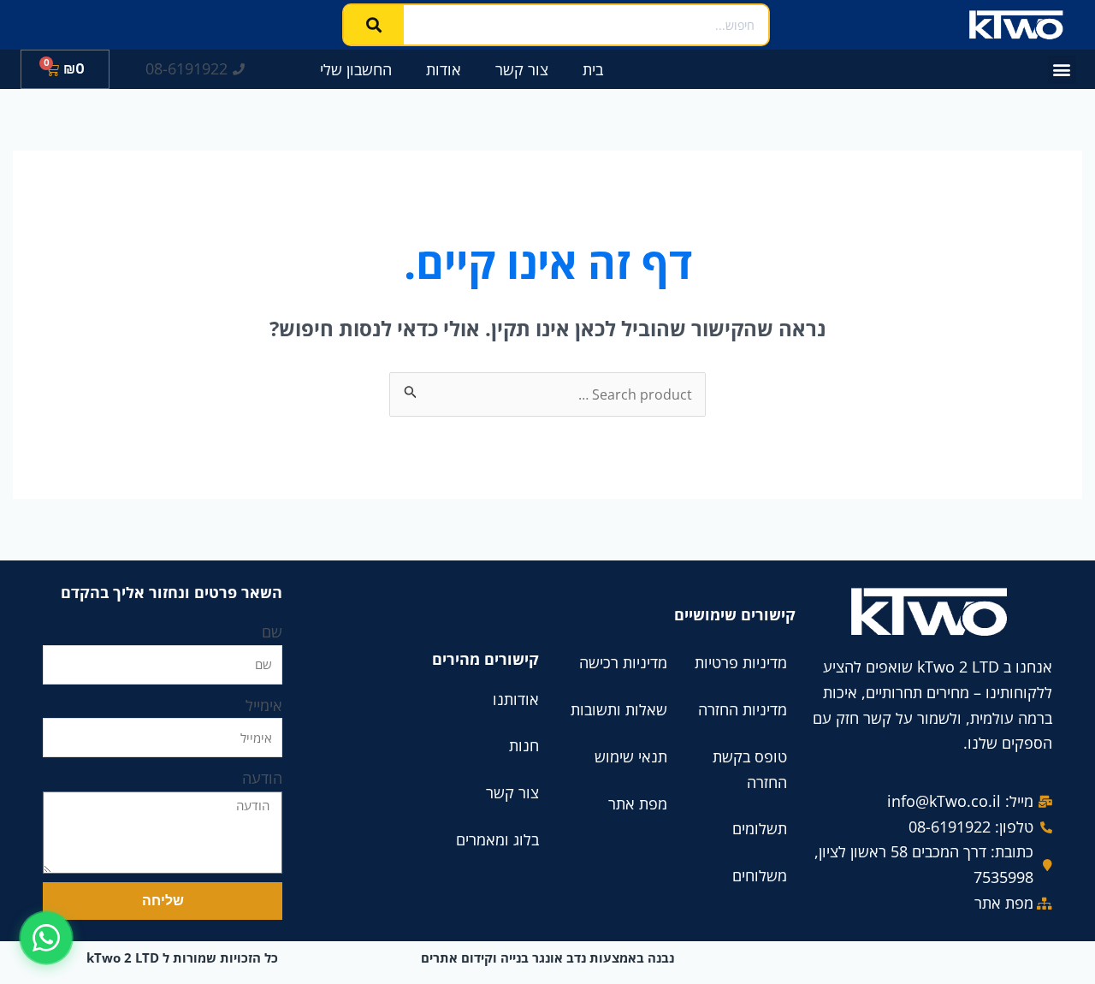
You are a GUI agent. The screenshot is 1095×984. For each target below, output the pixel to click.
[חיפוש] (374, 24)
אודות (443, 69)
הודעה (262, 778)
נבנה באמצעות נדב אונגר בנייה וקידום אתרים (547, 957)
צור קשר (521, 69)
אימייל (264, 705)
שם (272, 631)
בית (593, 69)
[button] (1062, 70)
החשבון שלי (356, 69)
